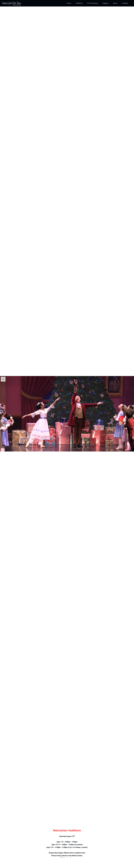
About (115, 3)
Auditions (79, 3)
